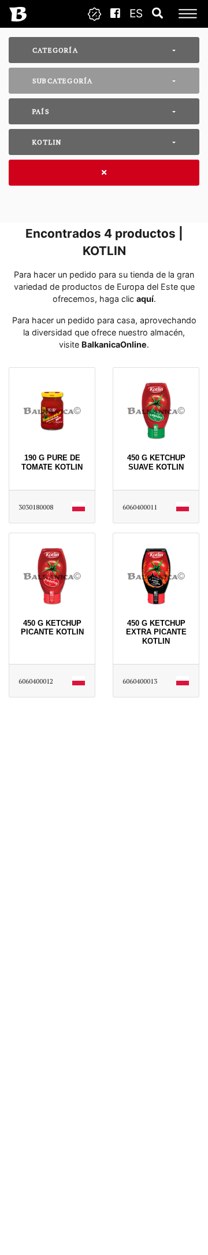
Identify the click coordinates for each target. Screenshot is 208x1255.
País (41, 111)
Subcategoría (62, 80)
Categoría (55, 50)
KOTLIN (46, 142)
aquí (145, 299)
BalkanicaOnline (114, 344)
